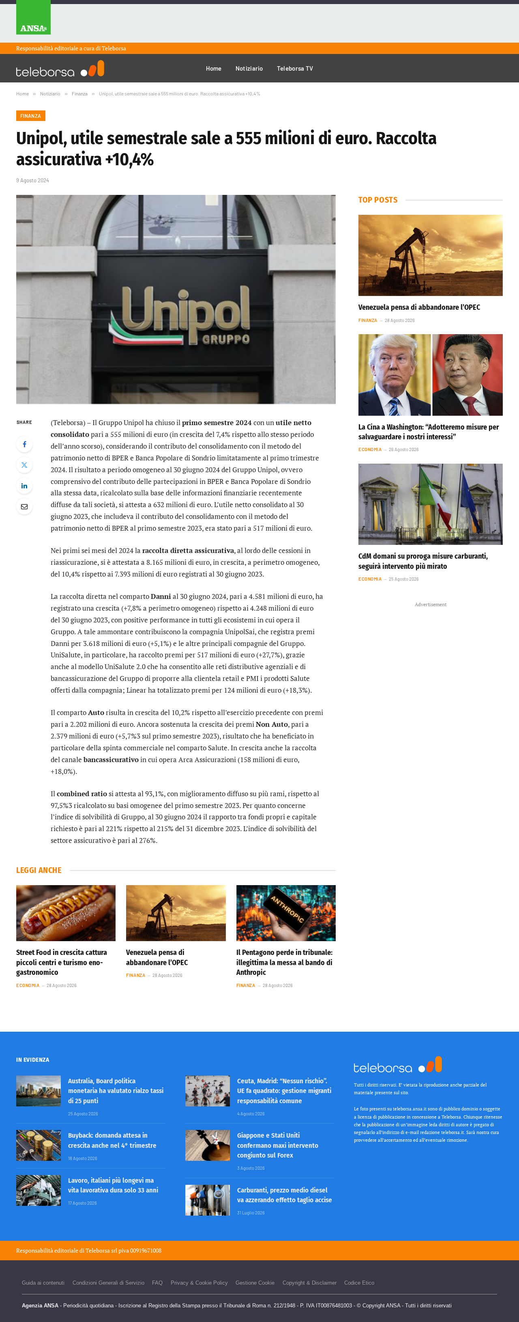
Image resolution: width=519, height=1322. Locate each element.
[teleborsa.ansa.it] (60, 68)
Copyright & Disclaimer (310, 1283)
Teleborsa (114, 48)
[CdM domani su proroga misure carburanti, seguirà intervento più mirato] (430, 504)
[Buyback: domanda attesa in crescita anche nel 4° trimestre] (38, 1145)
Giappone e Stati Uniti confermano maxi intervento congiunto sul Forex (277, 1145)
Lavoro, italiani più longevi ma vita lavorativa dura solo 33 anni (113, 1185)
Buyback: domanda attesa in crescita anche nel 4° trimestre (112, 1140)
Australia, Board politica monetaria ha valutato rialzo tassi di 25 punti (115, 1091)
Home (214, 68)
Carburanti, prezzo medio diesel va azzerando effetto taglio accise (284, 1195)
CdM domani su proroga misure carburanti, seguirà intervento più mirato (423, 561)
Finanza (30, 116)
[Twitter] (24, 465)
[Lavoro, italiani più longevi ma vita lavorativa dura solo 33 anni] (38, 1190)
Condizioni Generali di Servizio (108, 1283)
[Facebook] (24, 444)
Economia (27, 985)
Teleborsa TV (295, 68)
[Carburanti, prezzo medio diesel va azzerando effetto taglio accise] (207, 1200)
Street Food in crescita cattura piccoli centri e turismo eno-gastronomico (61, 962)
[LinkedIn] (24, 485)
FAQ (157, 1283)
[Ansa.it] (33, 21)
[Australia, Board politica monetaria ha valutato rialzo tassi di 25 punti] (38, 1091)
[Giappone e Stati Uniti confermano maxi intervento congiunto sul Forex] (207, 1145)
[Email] (24, 506)
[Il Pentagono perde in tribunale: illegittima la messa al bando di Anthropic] (286, 913)
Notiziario (249, 68)
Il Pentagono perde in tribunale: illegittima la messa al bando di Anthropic (284, 962)
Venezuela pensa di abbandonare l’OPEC (157, 957)
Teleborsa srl (101, 1250)
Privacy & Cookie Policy (199, 1283)
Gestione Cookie (255, 1283)
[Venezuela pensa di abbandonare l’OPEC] (175, 913)
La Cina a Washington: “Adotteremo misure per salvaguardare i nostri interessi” (428, 432)
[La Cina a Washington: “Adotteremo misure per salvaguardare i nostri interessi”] (430, 374)
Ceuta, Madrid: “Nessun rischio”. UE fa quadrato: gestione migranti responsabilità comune (284, 1091)
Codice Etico (359, 1283)
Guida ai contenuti (43, 1283)
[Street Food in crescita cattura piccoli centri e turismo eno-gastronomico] (66, 913)
